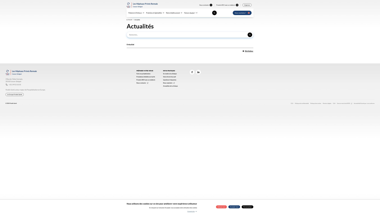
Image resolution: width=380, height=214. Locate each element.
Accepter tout (234, 207)
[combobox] (190, 35)
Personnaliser (247, 207)
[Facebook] (192, 72)
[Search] (250, 34)
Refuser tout (221, 207)
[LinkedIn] (198, 72)
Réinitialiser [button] (249, 51)
